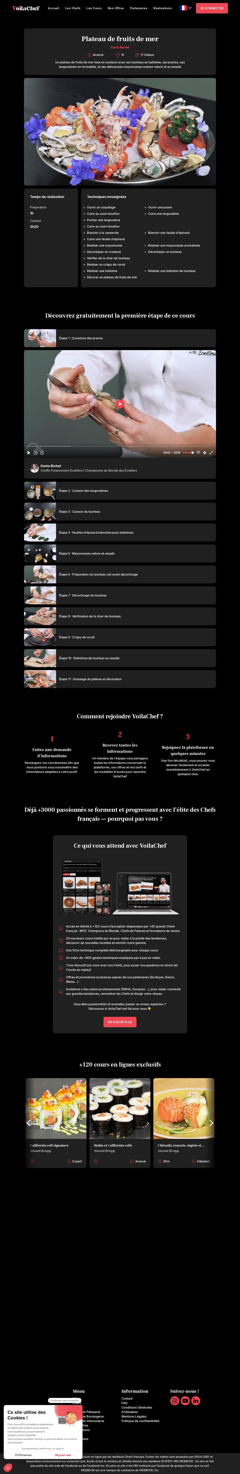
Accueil (53, 8)
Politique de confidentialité (140, 1421)
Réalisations (162, 8)
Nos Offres (116, 8)
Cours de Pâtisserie (86, 1412)
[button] (185, 7)
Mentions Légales (134, 1416)
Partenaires (139, 8)
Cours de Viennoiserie (88, 1421)
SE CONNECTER (212, 8)
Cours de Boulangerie (88, 1416)
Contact (127, 1398)
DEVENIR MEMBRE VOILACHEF (120, 1224)
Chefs (77, 1403)
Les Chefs (73, 8)
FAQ (125, 1403)
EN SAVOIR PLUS (120, 1022)
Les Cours (94, 8)
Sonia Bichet (120, 47)
